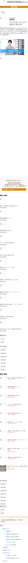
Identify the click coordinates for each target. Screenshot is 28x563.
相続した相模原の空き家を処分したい (9, 205)
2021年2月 (3, 366)
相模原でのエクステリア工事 (7, 267)
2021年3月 (3, 363)
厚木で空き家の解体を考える (7, 255)
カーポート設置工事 (11, 544)
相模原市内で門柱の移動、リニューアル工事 (11, 304)
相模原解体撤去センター (6, 218)
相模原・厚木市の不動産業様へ (13, 539)
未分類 (2, 342)
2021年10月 (3, 356)
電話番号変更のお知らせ (6, 230)
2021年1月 (3, 369)
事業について (6, 528)
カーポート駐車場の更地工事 (7, 242)
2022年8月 (3, 353)
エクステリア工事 (10, 542)
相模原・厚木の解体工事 (12, 534)
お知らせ (12, 19)
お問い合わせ (6, 552)
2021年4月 (3, 359)
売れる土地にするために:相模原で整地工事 (10, 329)
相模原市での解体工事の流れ (7, 316)
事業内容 (8, 531)
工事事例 (5, 547)
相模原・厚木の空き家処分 (12, 536)
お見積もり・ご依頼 (11, 555)
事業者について (7, 550)
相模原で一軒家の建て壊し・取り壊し (9, 279)
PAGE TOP (25, 544)
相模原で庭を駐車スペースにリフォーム (10, 292)
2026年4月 (3, 349)
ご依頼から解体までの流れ (12, 558)
